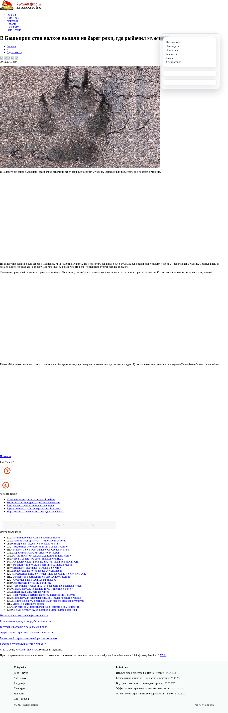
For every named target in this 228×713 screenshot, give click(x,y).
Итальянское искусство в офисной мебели (31, 499)
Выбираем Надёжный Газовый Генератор (37, 567)
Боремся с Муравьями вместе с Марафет (36, 552)
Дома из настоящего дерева (28, 603)
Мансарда (19, 688)
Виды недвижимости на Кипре (31, 591)
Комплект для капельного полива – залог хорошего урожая (47, 597)
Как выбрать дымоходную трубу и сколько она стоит (43, 588)
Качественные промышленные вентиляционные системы (46, 606)
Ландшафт (20, 683)
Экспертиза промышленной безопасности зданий (41, 576)
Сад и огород (14, 52)
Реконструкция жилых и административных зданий (43, 564)
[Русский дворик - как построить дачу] (20, 9)
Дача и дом (20, 678)
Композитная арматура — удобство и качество (33, 502)
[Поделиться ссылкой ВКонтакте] (1, 58)
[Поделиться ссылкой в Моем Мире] (12, 58)
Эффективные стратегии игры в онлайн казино (34, 508)
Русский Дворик (26, 649)
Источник (5, 456)
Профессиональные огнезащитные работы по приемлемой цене (49, 573)
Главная (11, 46)
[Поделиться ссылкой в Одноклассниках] (16, 58)
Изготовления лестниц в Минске (32, 582)
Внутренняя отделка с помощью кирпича (30, 505)
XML (163, 655)
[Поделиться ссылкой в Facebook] (5, 58)
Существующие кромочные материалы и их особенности (46, 561)
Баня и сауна (21, 672)
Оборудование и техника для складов (34, 579)
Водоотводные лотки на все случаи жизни (37, 570)
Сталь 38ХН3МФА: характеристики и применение (42, 555)
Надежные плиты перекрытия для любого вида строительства (48, 600)
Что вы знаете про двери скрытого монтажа (38, 558)
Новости (19, 693)
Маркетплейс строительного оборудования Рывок (35, 511)
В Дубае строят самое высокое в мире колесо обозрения (45, 609)
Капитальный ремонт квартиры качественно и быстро (44, 594)
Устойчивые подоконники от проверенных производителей (47, 585)
